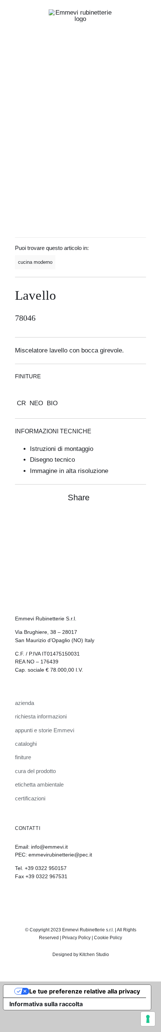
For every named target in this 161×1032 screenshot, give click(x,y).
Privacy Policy (76, 937)
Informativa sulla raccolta (46, 1004)
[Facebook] (112, 521)
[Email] (139, 521)
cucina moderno (35, 262)
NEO (36, 403)
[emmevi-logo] (80, 12)
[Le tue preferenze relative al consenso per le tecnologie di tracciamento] (148, 1019)
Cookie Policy (108, 937)
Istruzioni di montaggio (61, 448)
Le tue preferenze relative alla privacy (84, 991)
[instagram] (74, 897)
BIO (52, 403)
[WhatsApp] (126, 521)
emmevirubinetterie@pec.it (60, 855)
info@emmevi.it (49, 847)
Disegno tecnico (52, 459)
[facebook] (86, 897)
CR (21, 403)
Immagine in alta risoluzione (69, 470)
